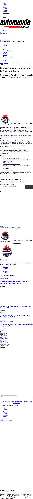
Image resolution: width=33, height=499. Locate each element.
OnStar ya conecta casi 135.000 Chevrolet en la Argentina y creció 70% (15, 316)
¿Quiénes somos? (7, 57)
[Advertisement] (16, 96)
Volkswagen (3, 227)
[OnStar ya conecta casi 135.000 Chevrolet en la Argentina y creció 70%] (2, 312)
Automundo (14, 123)
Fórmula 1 (5, 52)
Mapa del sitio (16, 403)
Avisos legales (14, 401)
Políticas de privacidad (25, 401)
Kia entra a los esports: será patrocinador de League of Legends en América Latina (16, 325)
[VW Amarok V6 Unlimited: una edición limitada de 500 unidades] (11, 164)
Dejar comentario (4, 330)
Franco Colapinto (7, 50)
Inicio (4, 48)
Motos (4, 56)
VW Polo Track (17, 227)
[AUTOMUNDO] (15, 28)
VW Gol (11, 227)
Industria (5, 55)
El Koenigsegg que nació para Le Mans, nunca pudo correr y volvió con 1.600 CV (14, 282)
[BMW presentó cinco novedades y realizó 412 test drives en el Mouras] (15, 303)
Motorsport (5, 53)
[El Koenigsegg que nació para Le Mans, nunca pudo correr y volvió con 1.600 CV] (5, 278)
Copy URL (17, 229)
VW (7, 227)
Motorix (5, 49)
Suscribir (29, 186)
